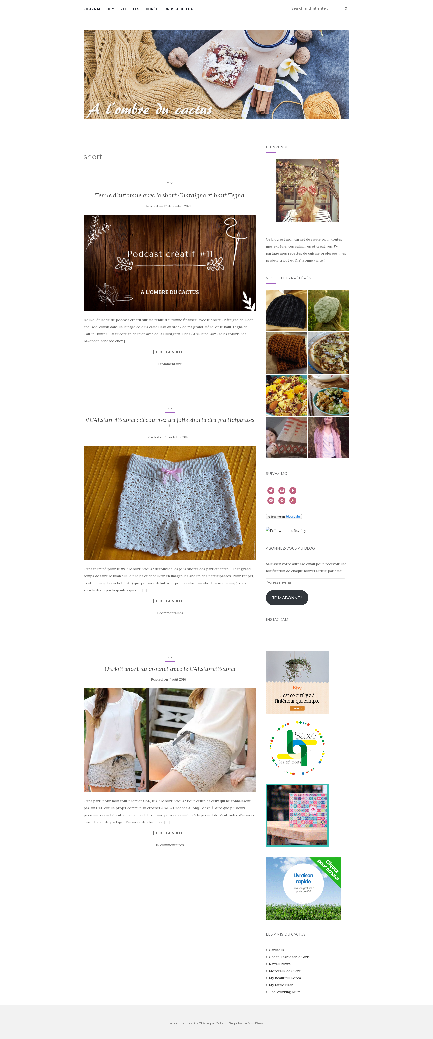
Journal (92, 9)
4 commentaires (169, 613)
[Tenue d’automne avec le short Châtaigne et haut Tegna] (170, 263)
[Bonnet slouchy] (328, 310)
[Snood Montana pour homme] (286, 353)
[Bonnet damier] (286, 310)
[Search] (346, 8)
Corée (152, 9)
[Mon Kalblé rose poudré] (328, 437)
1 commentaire (169, 364)
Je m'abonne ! (287, 597)
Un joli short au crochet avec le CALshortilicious (169, 669)
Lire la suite (169, 352)
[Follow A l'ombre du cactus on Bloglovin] (284, 516)
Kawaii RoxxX (280, 964)
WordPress (255, 1023)
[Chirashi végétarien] (328, 395)
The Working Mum (284, 992)
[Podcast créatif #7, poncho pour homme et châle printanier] (286, 437)
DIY (111, 9)
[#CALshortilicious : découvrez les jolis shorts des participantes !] (170, 503)
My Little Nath (281, 985)
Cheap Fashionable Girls (289, 957)
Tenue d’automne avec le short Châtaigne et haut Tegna (169, 195)
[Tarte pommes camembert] (328, 353)
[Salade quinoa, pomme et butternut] (286, 395)
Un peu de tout (180, 9)
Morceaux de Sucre (285, 971)
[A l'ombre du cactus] (216, 74)
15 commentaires (170, 845)
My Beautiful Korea (285, 978)
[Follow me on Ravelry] (286, 530)
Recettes (129, 9)
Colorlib (221, 1023)
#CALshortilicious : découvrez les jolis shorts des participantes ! (169, 423)
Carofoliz (277, 950)
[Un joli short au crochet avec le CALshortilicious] (170, 740)
